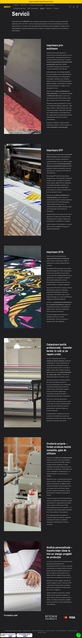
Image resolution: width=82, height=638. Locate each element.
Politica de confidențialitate (38, 630)
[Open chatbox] (78, 635)
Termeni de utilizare (50, 630)
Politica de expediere (61, 630)
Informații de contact (72, 630)
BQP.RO (10, 630)
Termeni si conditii (42, 632)
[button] (70, 7)
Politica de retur (26, 630)
